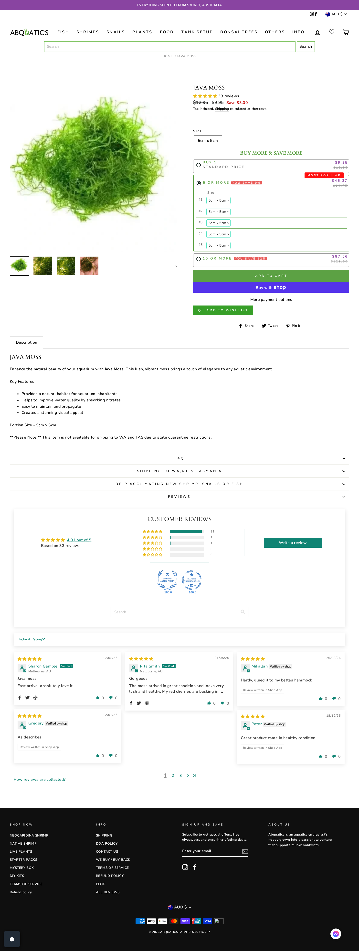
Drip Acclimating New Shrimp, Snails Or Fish (179, 484)
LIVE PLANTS (21, 851)
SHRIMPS (87, 32)
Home (167, 56)
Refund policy (21, 892)
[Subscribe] (245, 851)
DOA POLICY (106, 843)
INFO (298, 32)
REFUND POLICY (110, 875)
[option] (179, 5)
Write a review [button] (293, 542)
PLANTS (142, 32)
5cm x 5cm (208, 140)
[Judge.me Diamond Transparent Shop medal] (191, 580)
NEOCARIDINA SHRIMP (29, 835)
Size (197, 131)
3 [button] (181, 775)
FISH (63, 32)
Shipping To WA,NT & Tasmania (179, 471)
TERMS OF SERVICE (26, 884)
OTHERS (275, 32)
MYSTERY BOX (22, 867)
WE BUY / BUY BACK (113, 859)
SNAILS (115, 32)
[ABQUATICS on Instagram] (312, 14)
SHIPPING (104, 835)
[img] (30, 659)
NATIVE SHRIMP (23, 843)
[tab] (26, 342)
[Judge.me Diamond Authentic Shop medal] (167, 580)
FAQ (180, 458)
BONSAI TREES (238, 32)
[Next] (174, 266)
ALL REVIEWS (107, 892)
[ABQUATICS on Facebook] (316, 14)
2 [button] (173, 775)
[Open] (12, 939)
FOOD (167, 32)
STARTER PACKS (23, 859)
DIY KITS (17, 875)
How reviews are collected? (39, 779)
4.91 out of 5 (79, 540)
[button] (205, 96)
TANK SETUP (197, 32)
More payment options (271, 299)
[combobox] (170, 46)
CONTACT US (107, 851)
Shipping (222, 108)
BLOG (101, 884)
